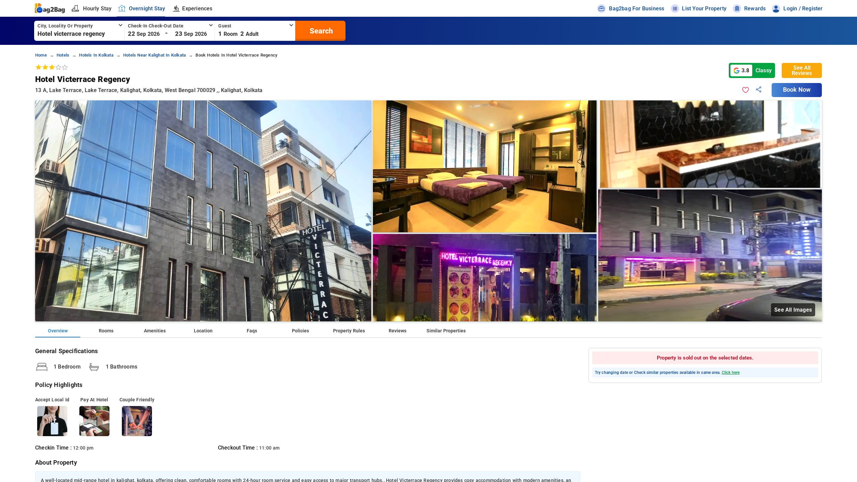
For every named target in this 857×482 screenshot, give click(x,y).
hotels (63, 55)
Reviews (397, 331)
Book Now (796, 89)
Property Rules (349, 331)
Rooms (106, 331)
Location (203, 331)
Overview (58, 331)
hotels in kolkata (96, 55)
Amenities (155, 331)
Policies (300, 331)
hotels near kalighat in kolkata (154, 55)
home (41, 55)
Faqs (252, 331)
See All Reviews (802, 70)
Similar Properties (446, 331)
